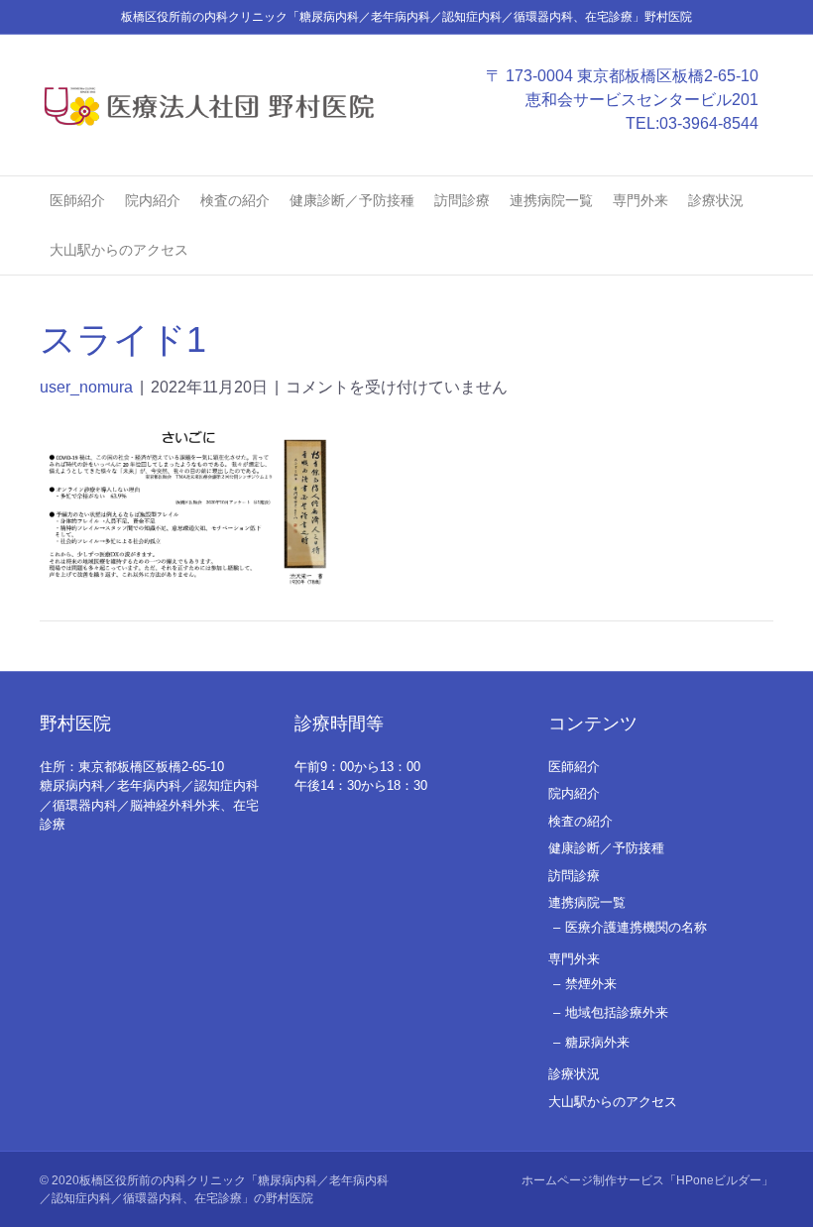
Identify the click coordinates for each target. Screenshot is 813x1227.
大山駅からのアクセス (119, 250)
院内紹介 (152, 200)
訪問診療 (462, 200)
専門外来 (640, 200)
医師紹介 (77, 200)
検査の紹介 (235, 200)
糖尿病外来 (597, 1042)
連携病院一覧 (551, 200)
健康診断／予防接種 (352, 200)
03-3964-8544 (708, 123)
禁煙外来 (591, 983)
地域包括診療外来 (616, 1012)
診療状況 (716, 200)
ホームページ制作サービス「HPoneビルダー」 (647, 1180)
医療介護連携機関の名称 (636, 927)
